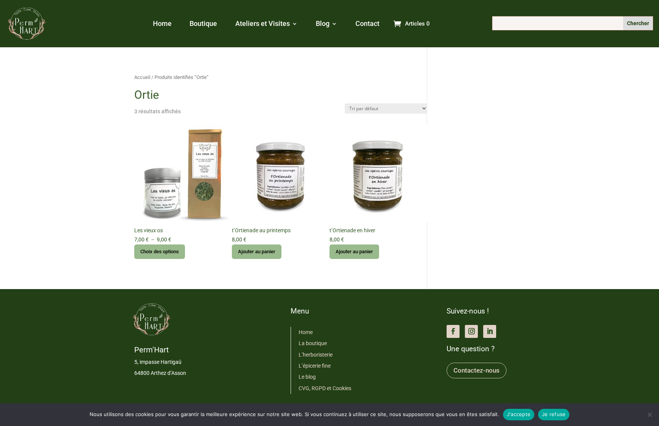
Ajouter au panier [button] (256, 251)
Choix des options (159, 251)
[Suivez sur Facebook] (453, 331)
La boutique (313, 343)
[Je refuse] (649, 414)
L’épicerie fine (315, 366)
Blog (323, 24)
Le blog (307, 377)
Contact (367, 24)
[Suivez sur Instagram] (471, 331)
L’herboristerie (316, 355)
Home (162, 24)
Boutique (203, 24)
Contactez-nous (476, 370)
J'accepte (518, 414)
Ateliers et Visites (262, 24)
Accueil (142, 77)
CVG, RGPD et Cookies (325, 388)
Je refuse (554, 414)
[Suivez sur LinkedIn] (489, 331)
